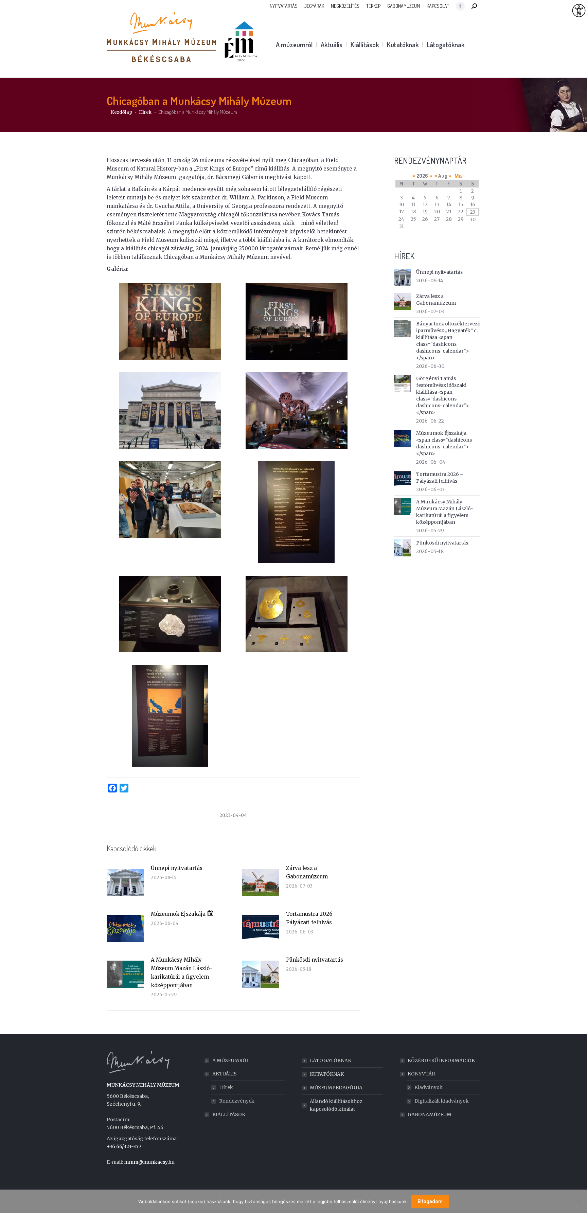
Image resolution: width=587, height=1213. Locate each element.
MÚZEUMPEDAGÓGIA (336, 1088)
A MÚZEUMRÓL (230, 1060)
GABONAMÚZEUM (429, 1114)
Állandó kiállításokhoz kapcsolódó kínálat (336, 1105)
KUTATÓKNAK (327, 1074)
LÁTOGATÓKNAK (330, 1060)
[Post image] (125, 882)
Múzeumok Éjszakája (179, 914)
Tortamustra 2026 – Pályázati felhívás (311, 918)
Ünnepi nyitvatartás (176, 868)
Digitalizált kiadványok (441, 1101)
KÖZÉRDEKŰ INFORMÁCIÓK (441, 1060)
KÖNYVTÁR (421, 1074)
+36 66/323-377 (124, 1146)
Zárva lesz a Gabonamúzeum (307, 872)
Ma (458, 176)
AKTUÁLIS (224, 1074)
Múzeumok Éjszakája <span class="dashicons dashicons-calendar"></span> (444, 443)
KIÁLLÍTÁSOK (228, 1114)
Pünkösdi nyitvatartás (314, 960)
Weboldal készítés (128, 1173)
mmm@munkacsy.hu (149, 1162)
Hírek (226, 1087)
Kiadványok (428, 1087)
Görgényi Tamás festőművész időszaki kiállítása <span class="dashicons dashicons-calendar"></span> (442, 395)
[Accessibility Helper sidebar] (579, 11)
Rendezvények (236, 1101)
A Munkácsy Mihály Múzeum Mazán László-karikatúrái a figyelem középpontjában (181, 972)
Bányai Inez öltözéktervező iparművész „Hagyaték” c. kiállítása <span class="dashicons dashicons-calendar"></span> (448, 341)
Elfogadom (430, 1201)
